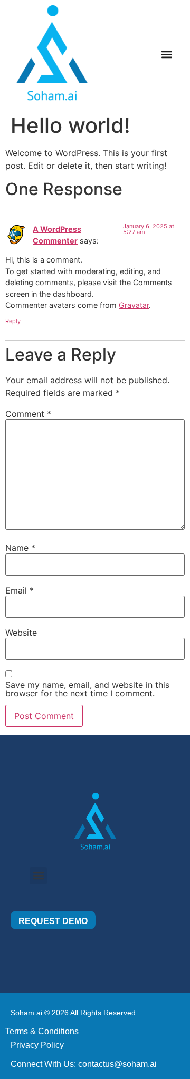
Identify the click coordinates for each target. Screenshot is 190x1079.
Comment (28, 414)
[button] (166, 54)
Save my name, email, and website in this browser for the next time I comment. (87, 689)
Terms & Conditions (42, 1031)
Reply (13, 321)
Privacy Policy (37, 1045)
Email (19, 590)
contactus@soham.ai (117, 1063)
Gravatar (134, 304)
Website (21, 632)
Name (20, 547)
